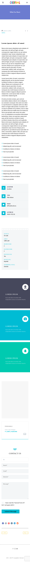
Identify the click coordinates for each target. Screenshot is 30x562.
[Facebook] (5, 434)
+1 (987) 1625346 (11, 431)
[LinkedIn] (10, 434)
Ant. (5, 532)
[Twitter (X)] (8, 434)
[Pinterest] (9, 523)
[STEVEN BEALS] (15, 430)
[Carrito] (3, 3)
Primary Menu (27, 2)
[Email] (25, 434)
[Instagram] (13, 434)
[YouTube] (17, 548)
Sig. (25, 532)
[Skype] (15, 434)
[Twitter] (6, 523)
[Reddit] (17, 523)
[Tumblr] (12, 523)
